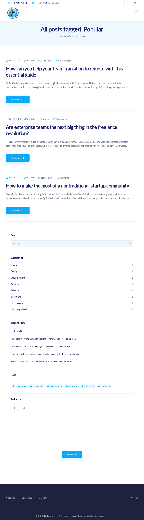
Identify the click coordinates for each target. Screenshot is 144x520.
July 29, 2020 (15, 60)
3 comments (65, 61)
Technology (46, 178)
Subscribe (72, 454)
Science (15, 290)
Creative (20, 386)
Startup (105, 386)
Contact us (27, 497)
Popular (89, 386)
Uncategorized (19, 309)
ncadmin (31, 60)
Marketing (56, 386)
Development (47, 61)
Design (14, 271)
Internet (38, 386)
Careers (43, 497)
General (15, 284)
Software (45, 119)
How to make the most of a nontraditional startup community (67, 185)
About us (10, 497)
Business (15, 265)
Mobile (73, 386)
